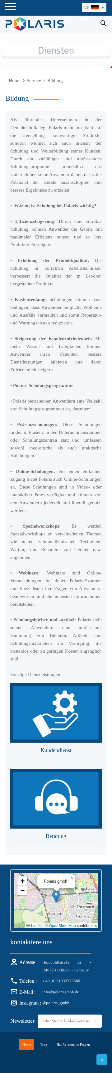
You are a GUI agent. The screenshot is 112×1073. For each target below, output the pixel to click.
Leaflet (36, 925)
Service (34, 80)
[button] (56, 896)
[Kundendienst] (56, 713)
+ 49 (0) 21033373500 (61, 981)
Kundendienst (56, 750)
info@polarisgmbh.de (60, 992)
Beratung (56, 836)
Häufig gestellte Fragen (73, 1044)
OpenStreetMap (62, 925)
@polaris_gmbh (55, 1002)
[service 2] (56, 50)
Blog (43, 1044)
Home (15, 80)
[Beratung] (56, 799)
